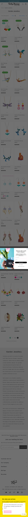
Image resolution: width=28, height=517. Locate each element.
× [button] (24, 504)
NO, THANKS (21, 264)
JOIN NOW (7, 512)
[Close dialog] (27, 248)
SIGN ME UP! (21, 262)
